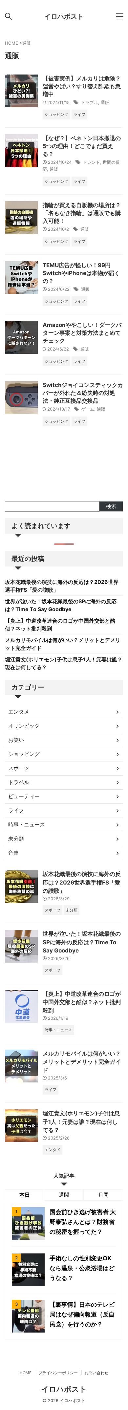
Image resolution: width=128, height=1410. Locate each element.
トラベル (18, 782)
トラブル (89, 102)
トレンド (91, 162)
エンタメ (18, 711)
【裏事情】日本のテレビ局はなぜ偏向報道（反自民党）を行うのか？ (82, 1314)
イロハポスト (64, 16)
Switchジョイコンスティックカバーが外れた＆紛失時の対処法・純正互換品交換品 (83, 393)
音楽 (13, 852)
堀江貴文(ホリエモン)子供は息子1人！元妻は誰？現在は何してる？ (81, 1121)
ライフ (16, 810)
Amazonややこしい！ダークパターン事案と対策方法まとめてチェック (82, 333)
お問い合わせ (96, 1372)
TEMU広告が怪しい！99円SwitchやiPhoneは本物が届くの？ (81, 273)
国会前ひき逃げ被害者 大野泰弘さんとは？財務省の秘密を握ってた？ (83, 1221)
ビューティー (24, 796)
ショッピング (24, 754)
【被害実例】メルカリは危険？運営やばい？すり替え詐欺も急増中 (82, 86)
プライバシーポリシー (58, 1372)
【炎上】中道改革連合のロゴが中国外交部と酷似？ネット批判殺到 (82, 1002)
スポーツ (18, 768)
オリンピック (24, 725)
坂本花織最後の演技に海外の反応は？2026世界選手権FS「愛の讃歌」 (82, 882)
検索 (111, 506)
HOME (26, 1372)
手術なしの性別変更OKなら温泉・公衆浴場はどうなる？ (82, 1268)
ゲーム (87, 409)
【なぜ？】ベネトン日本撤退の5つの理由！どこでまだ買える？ (82, 146)
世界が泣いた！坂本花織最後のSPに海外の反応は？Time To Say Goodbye (82, 942)
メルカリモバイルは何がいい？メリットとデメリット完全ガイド (82, 1062)
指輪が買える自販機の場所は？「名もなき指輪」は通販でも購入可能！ (82, 213)
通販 (105, 102)
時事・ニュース (26, 824)
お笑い (16, 740)
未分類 (16, 838)
